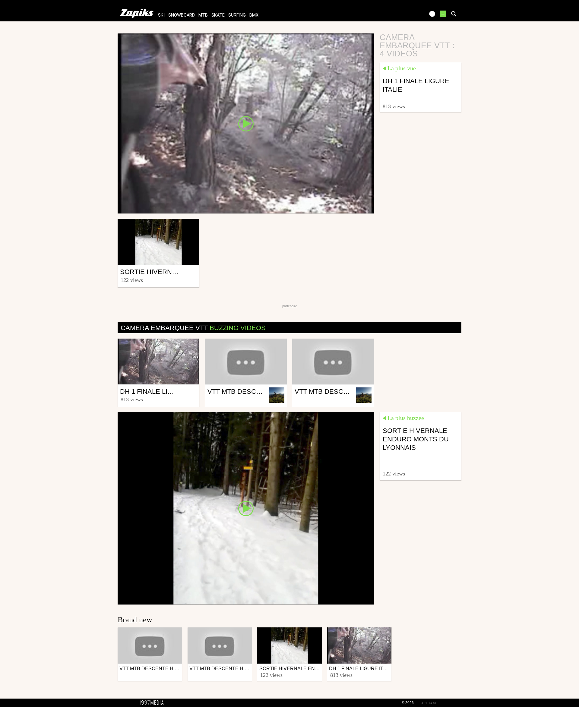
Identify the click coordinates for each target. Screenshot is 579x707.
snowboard (181, 15)
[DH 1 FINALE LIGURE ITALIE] (246, 123)
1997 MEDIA (153, 703)
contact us (429, 703)
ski (161, 15)
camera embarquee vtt (193, 328)
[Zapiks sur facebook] (407, 15)
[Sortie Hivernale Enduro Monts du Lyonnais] (246, 508)
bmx (253, 15)
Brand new (135, 619)
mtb (203, 15)
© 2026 (408, 703)
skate (218, 15)
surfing (237, 15)
